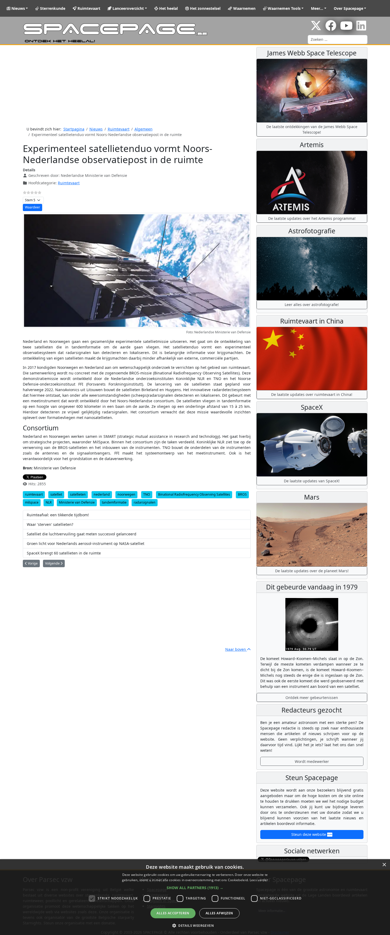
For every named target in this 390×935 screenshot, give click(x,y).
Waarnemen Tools (284, 8)
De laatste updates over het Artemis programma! (312, 218)
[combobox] (337, 39)
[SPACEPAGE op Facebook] (330, 28)
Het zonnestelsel (204, 8)
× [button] (384, 865)
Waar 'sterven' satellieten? (50, 524)
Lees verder (259, 880)
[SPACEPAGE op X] (316, 28)
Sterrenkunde (52, 8)
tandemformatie (114, 502)
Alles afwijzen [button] (219, 913)
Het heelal (168, 8)
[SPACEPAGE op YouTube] (346, 28)
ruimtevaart (34, 494)
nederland (102, 494)
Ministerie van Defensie (77, 502)
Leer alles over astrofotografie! (312, 304)
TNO (146, 494)
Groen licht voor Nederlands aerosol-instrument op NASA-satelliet (85, 543)
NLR (49, 502)
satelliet (56, 494)
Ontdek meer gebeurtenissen (311, 697)
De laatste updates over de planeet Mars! (312, 570)
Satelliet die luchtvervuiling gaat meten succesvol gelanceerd (81, 533)
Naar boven (236, 649)
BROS (242, 494)
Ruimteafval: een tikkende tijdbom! (58, 514)
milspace (31, 502)
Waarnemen (243, 8)
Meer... (317, 8)
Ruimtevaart (88, 8)
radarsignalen (144, 502)
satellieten (78, 494)
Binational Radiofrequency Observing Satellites (194, 494)
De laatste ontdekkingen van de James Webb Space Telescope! (311, 129)
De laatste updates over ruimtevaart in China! (311, 394)
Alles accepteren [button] (173, 913)
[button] (195, 887)
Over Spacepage (348, 8)
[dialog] (195, 897)
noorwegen (126, 494)
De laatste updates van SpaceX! (312, 480)
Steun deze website (309, 834)
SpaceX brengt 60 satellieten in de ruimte (64, 553)
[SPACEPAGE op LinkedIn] (361, 28)
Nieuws (17, 8)
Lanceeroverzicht (127, 8)
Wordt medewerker (312, 761)
